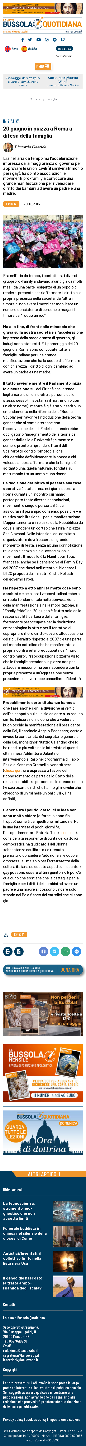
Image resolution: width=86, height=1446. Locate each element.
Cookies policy (35, 1419)
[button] (43, 66)
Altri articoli (44, 1173)
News (15, 48)
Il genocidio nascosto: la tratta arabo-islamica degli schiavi (23, 1283)
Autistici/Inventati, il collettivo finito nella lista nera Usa (22, 1258)
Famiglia (52, 99)
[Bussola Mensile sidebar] (43, 1073)
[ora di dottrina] (43, 1132)
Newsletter (64, 55)
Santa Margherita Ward (63, 79)
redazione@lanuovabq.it (20, 1350)
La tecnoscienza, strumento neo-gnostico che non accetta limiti (19, 1211)
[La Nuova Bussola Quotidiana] (43, 24)
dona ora (64, 49)
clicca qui (12, 770)
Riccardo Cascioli (30, 146)
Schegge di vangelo (23, 77)
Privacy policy (13, 1419)
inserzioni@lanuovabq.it (20, 1359)
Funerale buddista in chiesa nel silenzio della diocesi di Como (25, 1233)
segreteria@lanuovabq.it (21, 1355)
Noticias (32, 48)
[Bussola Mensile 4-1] (43, 1014)
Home (36, 99)
